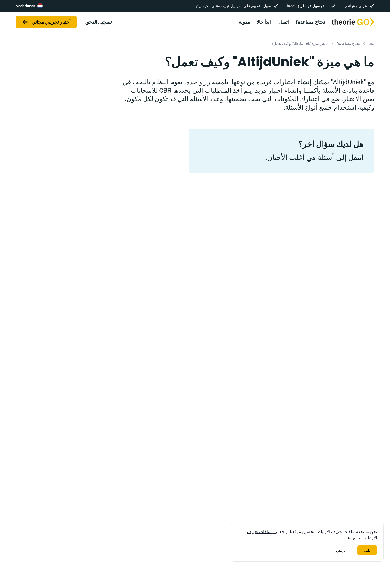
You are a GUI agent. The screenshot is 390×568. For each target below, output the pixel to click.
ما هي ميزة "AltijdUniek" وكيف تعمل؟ (300, 43)
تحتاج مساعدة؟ (310, 22)
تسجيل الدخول (97, 22)
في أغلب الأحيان (291, 157)
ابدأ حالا (264, 22)
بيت (371, 43)
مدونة (244, 22)
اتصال (283, 22)
